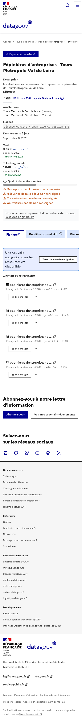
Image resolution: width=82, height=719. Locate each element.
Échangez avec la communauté (20, 540)
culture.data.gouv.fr (14, 592)
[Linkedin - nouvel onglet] (5, 453)
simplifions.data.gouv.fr (16, 561)
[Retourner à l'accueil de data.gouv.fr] (17, 25)
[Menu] (77, 5)
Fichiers (13, 234)
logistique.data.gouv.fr (15, 598)
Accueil (7, 41)
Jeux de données (25, 41)
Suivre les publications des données (22, 494)
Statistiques (9, 546)
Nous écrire (9, 534)
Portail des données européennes (21, 500)
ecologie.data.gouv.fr (15, 580)
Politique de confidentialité (55, 695)
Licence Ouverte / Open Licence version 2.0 (36, 126)
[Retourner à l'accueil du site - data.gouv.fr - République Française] (41, 647)
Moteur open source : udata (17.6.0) (22, 619)
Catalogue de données (15, 488)
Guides (7, 522)
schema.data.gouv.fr (14, 507)
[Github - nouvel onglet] (48, 453)
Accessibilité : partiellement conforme (44, 702)
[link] (21, 54)
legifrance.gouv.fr (14, 677)
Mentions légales (12, 702)
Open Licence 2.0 (29, 714)
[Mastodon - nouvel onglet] (16, 453)
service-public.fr (13, 685)
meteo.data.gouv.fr (13, 568)
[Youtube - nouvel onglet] (37, 453)
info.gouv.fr (41, 677)
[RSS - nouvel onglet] (59, 453)
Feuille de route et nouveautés (19, 528)
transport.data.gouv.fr (15, 574)
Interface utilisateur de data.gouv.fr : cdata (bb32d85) (32, 625)
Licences (7, 695)
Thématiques (10, 476)
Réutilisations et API (45, 234)
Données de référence (15, 482)
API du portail (10, 613)
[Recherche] (67, 5)
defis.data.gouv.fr (12, 586)
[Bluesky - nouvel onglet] (27, 453)
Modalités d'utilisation (26, 695)
